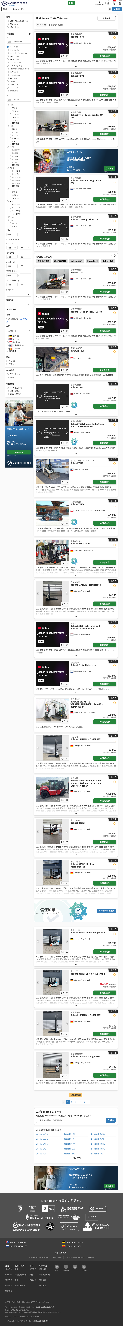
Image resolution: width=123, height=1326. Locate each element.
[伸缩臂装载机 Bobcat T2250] (52, 513)
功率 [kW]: (10, 253)
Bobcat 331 (108, 261)
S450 (15, 195)
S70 (15, 192)
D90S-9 (16, 174)
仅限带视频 (15, 391)
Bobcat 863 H (70, 1134)
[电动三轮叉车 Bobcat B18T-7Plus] (52, 552)
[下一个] (67, 45)
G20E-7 (16, 204)
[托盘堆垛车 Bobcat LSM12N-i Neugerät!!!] (52, 593)
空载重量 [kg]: (11, 271)
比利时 (16, 348)
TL (11, 217)
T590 (15, 111)
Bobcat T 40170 (98, 1148)
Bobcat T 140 (69, 1153)
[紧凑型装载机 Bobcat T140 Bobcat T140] (52, 471)
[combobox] (19, 331)
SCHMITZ (15, 66)
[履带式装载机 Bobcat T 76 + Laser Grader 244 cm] (52, 123)
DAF (13, 72)
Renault (14, 75)
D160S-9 (16, 177)
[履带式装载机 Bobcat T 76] (52, 281)
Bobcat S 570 (69, 1148)
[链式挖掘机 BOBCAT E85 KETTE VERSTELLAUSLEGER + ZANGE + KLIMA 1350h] (52, 710)
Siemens (15, 62)
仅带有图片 (15, 388)
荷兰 (15, 339)
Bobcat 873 (69, 1139)
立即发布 (109, 168)
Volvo (13, 84)
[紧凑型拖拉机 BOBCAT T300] (52, 359)
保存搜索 (77, 1095)
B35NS (16, 156)
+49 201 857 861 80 (18, 1246)
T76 (15, 108)
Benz (14, 50)
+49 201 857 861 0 (75, 1242)
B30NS (16, 153)
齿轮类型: (10, 300)
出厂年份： (10, 243)
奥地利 (16, 342)
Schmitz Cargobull (19, 69)
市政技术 (13, 27)
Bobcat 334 (92, 261)
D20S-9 (16, 180)
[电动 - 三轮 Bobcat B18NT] (52, 831)
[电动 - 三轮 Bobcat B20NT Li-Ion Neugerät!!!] (52, 941)
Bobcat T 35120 (98, 1134)
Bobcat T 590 (97, 1153)
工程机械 (14, 24)
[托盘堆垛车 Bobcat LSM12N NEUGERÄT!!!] (52, 747)
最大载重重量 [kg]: (13, 280)
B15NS (16, 159)
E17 (15, 132)
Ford (13, 78)
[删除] (110, 9)
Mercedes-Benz (18, 53)
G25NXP (16, 211)
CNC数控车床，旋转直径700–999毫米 (79, 1257)
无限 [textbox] (12, 330)
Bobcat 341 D (42, 1143)
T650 (15, 117)
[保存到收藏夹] (114, 37)
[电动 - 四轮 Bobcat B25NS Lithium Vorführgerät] (52, 872)
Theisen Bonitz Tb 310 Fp (39, 1257)
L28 (14, 226)
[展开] (76, 66)
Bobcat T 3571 (97, 1139)
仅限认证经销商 (16, 394)
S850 (15, 198)
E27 (15, 135)
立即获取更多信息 (106, 911)
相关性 (107, 18)
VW (12, 81)
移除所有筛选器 (56, 25)
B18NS (16, 162)
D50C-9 (16, 171)
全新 (12, 361)
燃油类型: (10, 289)
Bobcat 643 (41, 1148)
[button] (120, 3)
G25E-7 (16, 207)
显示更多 (77, 1158)
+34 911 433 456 (74, 1246)
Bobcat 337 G (42, 1139)
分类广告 (14, 374)
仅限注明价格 (14, 239)
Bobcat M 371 (70, 1143)
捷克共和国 (18, 345)
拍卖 (12, 377)
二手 (12, 364)
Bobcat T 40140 (98, 1143)
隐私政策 (38, 1321)
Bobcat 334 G (42, 1134)
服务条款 (45, 1321)
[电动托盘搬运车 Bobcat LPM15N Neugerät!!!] (52, 1065)
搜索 (118, 9)
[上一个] (38, 45)
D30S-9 (16, 183)
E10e (15, 138)
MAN (14, 56)
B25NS (16, 150)
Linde (13, 91)
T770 (15, 114)
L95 (14, 223)
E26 (15, 129)
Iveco (14, 59)
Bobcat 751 (41, 1153)
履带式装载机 (43, 261)
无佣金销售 (19, 452)
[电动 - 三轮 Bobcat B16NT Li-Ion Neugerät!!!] (52, 982)
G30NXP (16, 214)
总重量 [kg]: (10, 262)
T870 (15, 120)
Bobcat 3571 (76, 261)
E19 (15, 141)
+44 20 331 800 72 (18, 1242)
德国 (15, 336)
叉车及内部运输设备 (18, 21)
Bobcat (14, 47)
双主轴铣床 (57, 1257)
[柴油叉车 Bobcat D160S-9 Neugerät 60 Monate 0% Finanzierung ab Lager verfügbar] (52, 789)
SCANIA (14, 87)
